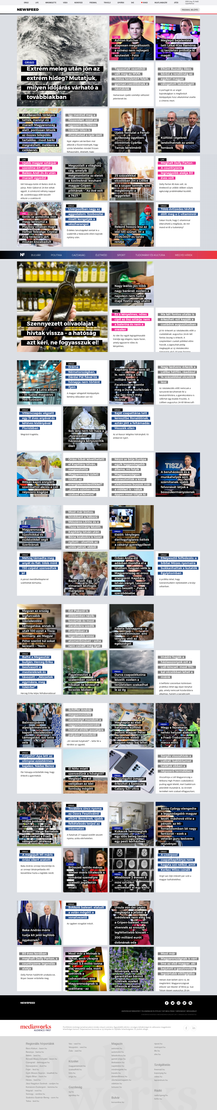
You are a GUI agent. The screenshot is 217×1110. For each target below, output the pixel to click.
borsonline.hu (117, 1102)
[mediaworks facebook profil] (186, 1028)
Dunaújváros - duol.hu (36, 1066)
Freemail (93, 3)
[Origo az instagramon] (178, 1003)
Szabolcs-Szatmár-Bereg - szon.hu (42, 1097)
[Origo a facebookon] (167, 1003)
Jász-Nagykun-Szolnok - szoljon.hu (42, 1083)
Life (37, 3)
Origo (26, 3)
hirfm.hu (158, 1099)
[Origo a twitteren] (172, 1003)
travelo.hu (116, 1073)
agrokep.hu (74, 1095)
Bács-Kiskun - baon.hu (36, 1048)
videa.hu (158, 1076)
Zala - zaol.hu (75, 1051)
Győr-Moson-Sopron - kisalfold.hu (41, 1073)
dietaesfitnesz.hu (119, 1076)
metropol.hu (159, 1047)
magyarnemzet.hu (77, 1066)
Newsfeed (78, 3)
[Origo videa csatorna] (184, 1003)
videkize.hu (116, 1083)
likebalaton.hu (117, 1062)
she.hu (157, 1054)
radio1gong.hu (161, 1095)
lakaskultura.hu (118, 1055)
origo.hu (72, 1076)
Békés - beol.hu (33, 1055)
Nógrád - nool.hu (34, 1090)
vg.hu (71, 1092)
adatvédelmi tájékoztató (130, 1011)
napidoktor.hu (117, 1066)
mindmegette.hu (119, 1069)
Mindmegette (50, 3)
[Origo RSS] (190, 1003)
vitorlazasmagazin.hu (121, 1080)
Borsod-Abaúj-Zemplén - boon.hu (41, 1059)
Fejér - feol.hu (32, 1069)
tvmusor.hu (116, 1087)
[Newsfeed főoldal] (27, 1003)
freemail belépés (190, 10)
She (132, 3)
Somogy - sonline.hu (35, 1094)
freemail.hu (159, 1069)
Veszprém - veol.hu (78, 1047)
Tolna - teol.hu (32, 1101)
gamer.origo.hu (118, 1059)
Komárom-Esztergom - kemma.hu (42, 1087)
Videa (65, 3)
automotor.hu (117, 1052)
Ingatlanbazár (161, 3)
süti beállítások (168, 1011)
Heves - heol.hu (33, 1080)
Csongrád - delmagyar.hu (38, 1062)
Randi (145, 3)
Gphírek (121, 3)
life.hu (157, 1051)
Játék (176, 3)
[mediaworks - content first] (35, 1028)
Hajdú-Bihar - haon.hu (36, 1076)
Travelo (107, 3)
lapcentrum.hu (161, 1080)
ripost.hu (158, 1043)
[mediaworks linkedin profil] (194, 1028)
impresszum (180, 1011)
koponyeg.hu (160, 1073)
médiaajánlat (192, 1011)
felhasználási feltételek (151, 1011)
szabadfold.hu (75, 1069)
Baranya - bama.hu (35, 1052)
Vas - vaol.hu (75, 1043)
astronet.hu (116, 1048)
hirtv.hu (72, 1073)
